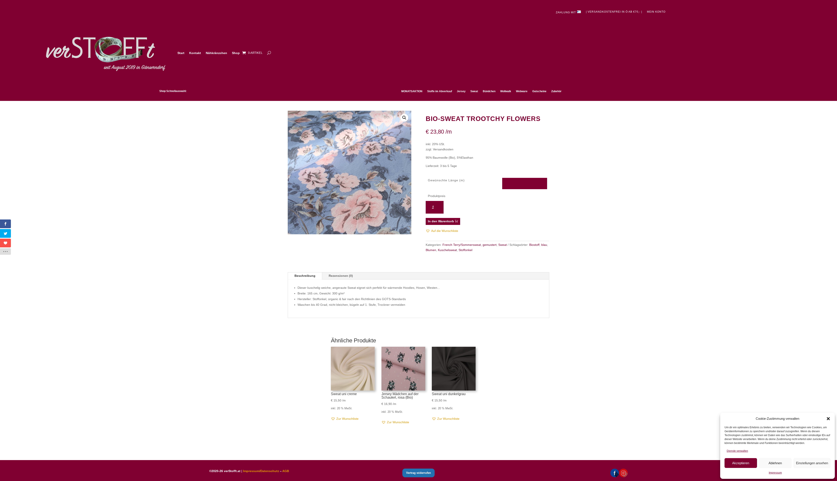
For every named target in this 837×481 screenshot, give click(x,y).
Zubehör (556, 91)
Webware (521, 91)
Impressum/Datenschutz (261, 471)
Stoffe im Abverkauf (439, 91)
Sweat (474, 91)
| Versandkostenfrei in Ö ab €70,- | (614, 11)
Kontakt (195, 53)
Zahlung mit (566, 12)
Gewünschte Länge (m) (446, 180)
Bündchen (489, 91)
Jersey (461, 91)
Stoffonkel (465, 250)
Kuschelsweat (447, 250)
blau (544, 244)
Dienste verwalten (737, 450)
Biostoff (534, 244)
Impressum (775, 472)
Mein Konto (656, 11)
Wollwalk (505, 91)
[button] (828, 418)
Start (180, 53)
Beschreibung (304, 275)
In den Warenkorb (441, 221)
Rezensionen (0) (341, 275)
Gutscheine (539, 91)
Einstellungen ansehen (812, 463)
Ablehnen (775, 463)
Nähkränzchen (216, 53)
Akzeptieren (740, 463)
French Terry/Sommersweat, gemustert (469, 244)
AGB (285, 471)
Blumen (431, 250)
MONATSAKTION (411, 91)
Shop (236, 53)
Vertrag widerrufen (418, 472)
